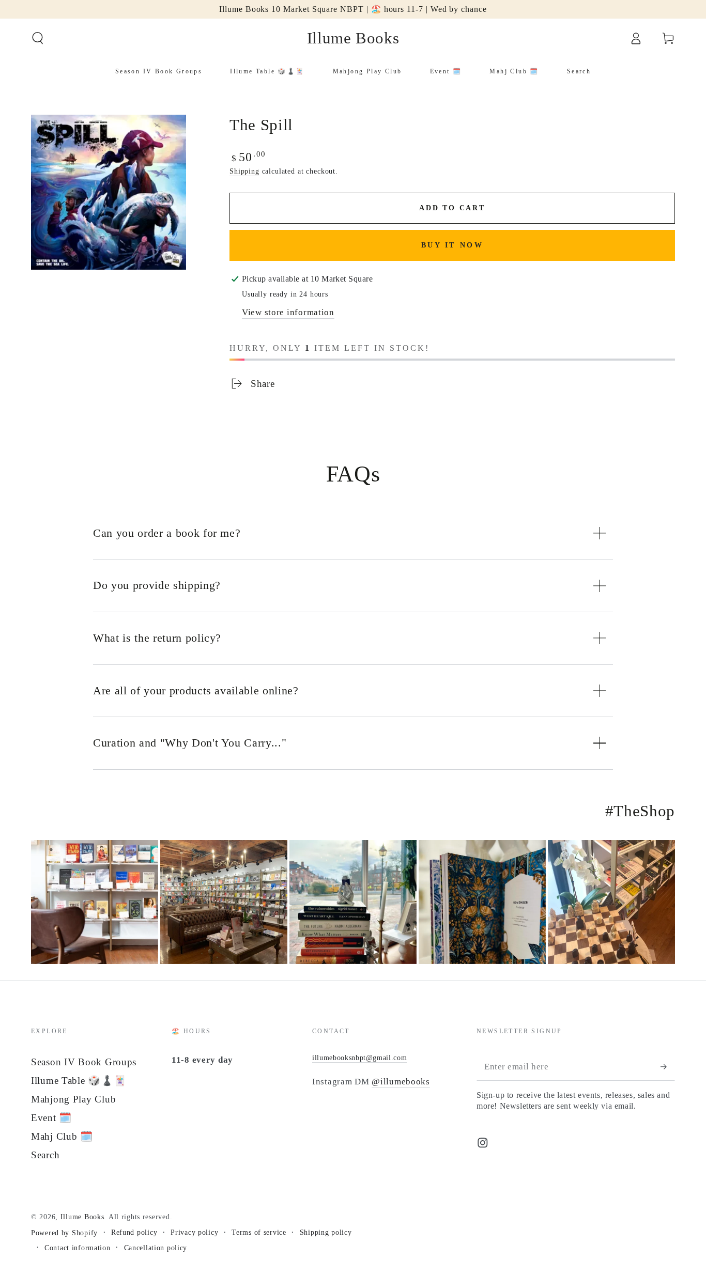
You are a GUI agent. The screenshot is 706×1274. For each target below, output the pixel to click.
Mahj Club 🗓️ (62, 1136)
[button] (38, 38)
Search (45, 1154)
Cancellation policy (156, 1248)
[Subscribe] (668, 1066)
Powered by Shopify (64, 1233)
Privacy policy (194, 1232)
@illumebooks (401, 1081)
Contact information (77, 1248)
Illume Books (82, 1217)
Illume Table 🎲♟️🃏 (79, 1080)
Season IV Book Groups (83, 1062)
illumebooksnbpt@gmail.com (359, 1057)
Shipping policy (326, 1232)
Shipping (244, 171)
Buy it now (452, 245)
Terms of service (259, 1232)
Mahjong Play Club (73, 1099)
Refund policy (134, 1232)
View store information (288, 312)
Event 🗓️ (51, 1117)
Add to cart (452, 208)
